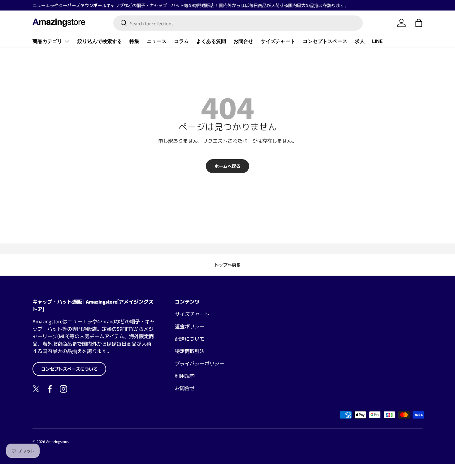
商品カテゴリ (47, 41)
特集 (134, 41)
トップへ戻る (227, 265)
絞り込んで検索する (99, 41)
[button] (419, 23)
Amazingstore (57, 441)
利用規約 (185, 375)
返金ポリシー (190, 326)
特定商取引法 (190, 351)
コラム (181, 41)
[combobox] (238, 23)
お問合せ (243, 41)
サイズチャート (278, 41)
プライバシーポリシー (199, 363)
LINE (377, 41)
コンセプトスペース (325, 41)
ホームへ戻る (227, 166)
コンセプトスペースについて (69, 369)
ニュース (157, 41)
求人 (360, 41)
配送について (190, 338)
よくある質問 (211, 41)
